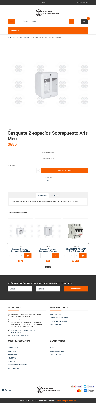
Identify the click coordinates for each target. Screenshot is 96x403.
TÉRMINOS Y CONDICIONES (59, 317)
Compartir (48, 178)
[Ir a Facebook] (3, 389)
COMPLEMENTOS (13, 368)
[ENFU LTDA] (47, 13)
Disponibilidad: (47, 159)
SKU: (43, 152)
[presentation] (7, 243)
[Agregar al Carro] (27, 255)
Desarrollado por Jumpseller (65, 401)
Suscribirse (76, 289)
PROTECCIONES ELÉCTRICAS (17, 365)
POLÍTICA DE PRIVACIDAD (58, 324)
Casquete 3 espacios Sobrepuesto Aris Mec (20, 250)
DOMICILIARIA (12, 354)
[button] (46, 267)
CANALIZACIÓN (13, 361)
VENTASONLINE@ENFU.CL (20, 336)
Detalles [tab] (55, 196)
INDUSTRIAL (12, 358)
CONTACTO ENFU (55, 314)
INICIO (52, 347)
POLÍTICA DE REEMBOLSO (58, 321)
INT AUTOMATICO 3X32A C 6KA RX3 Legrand (75, 250)
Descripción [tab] (42, 196)
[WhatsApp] (10, 389)
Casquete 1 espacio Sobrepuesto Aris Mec (48, 250)
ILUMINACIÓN (12, 351)
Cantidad (11, 166)
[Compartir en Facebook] (48, 181)
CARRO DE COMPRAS (57, 351)
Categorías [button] (14, 31)
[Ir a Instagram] (6, 389)
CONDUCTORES (13, 347)
